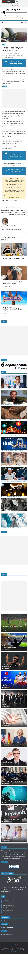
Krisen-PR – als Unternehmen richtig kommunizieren (11, 837)
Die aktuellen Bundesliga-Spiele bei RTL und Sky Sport (13, 684)
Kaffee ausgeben (7, 921)
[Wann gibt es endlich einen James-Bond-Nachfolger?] (14, 699)
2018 (4, 55)
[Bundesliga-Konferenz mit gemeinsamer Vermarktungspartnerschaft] (14, 642)
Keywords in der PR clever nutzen (10, 819)
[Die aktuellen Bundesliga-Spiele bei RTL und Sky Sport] (14, 680)
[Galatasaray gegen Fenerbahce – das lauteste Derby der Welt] (14, 623)
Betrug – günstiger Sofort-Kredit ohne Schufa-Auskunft (12, 283)
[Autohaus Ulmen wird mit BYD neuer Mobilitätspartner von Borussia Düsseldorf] (14, 776)
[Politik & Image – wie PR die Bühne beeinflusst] (14, 738)
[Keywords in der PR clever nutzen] (14, 814)
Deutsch (7, 1)
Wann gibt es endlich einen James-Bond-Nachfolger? (12, 703)
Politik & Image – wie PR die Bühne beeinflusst (14, 743)
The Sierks (5, 891)
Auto (7, 55)
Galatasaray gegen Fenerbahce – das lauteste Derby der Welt (13, 627)
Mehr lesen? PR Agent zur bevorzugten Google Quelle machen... (16, 63)
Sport (6, 57)
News (4, 44)
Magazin (14, 55)
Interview (10, 55)
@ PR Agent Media (7, 927)
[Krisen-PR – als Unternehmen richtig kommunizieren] (14, 833)
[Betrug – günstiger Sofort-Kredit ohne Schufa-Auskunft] (14, 267)
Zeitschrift (13, 57)
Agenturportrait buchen (8, 907)
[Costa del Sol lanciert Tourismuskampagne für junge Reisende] (14, 292)
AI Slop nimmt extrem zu (8, 723)
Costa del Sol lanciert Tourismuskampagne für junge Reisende (12, 309)
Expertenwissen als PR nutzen (9, 762)
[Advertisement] (14, 98)
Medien (18, 55)
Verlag (9, 57)
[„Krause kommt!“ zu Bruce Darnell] (14, 244)
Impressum (5, 912)
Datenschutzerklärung (8, 910)
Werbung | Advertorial (8, 900)
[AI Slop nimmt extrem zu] (14, 718)
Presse (22, 55)
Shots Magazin (20, 889)
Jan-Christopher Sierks (8, 53)
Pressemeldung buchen (8, 905)
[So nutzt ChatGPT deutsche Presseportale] (14, 795)
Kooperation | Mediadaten (9, 902)
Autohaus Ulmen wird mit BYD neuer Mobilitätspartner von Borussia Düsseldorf (13, 780)
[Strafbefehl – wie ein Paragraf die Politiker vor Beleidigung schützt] (14, 661)
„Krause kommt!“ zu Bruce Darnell (13, 258)
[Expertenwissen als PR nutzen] (14, 757)
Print (3, 57)
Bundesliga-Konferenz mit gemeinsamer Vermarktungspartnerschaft (12, 646)
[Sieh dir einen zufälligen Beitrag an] (25, 22)
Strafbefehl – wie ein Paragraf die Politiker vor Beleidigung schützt (13, 665)
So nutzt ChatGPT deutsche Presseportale (12, 800)
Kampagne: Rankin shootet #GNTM (12, 207)
